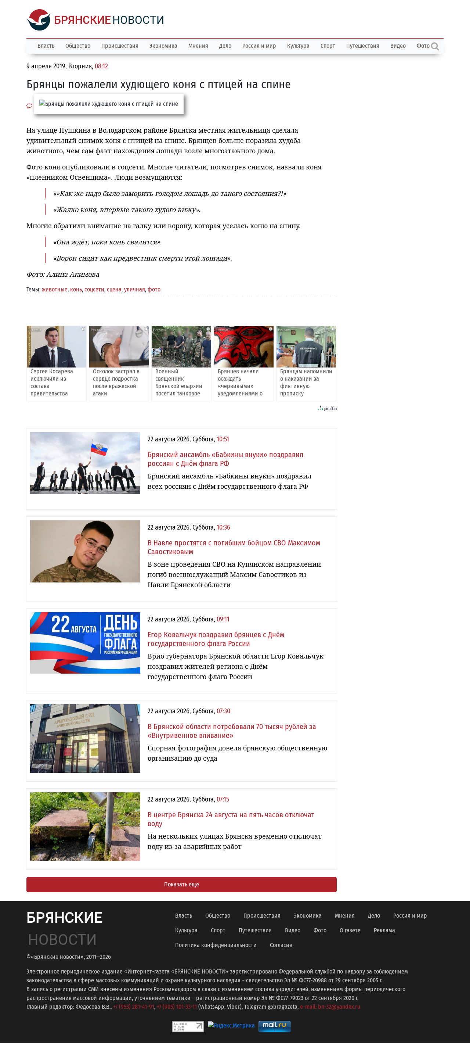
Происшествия (119, 45)
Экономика (163, 45)
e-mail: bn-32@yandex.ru (330, 1006)
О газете (350, 930)
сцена (114, 289)
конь (76, 289)
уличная (134, 289)
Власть (45, 45)
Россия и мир (259, 45)
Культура (298, 45)
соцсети (94, 289)
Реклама (384, 930)
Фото (320, 930)
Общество (77, 45)
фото (154, 289)
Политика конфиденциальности (216, 945)
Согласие (281, 945)
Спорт (328, 45)
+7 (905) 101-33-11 (177, 1006)
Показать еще (181, 884)
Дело (225, 45)
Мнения (198, 45)
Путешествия (362, 45)
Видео (398, 45)
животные (55, 289)
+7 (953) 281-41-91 (133, 1006)
